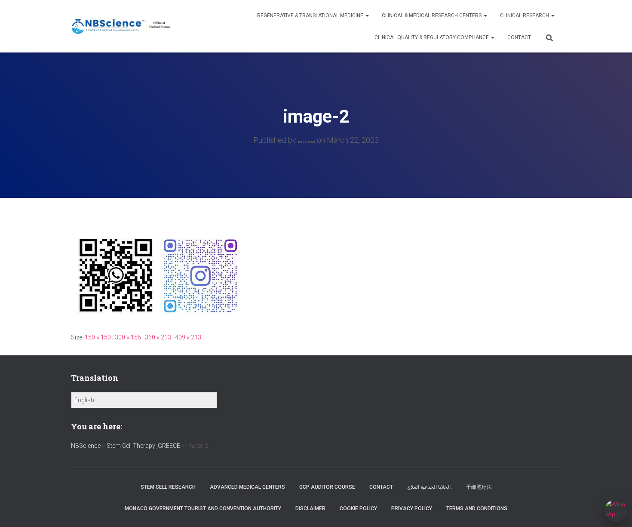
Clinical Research (525, 15)
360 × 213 (158, 337)
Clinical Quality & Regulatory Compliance (432, 37)
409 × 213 (188, 337)
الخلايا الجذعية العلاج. (429, 487)
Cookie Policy (358, 508)
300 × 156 (128, 337)
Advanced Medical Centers (247, 487)
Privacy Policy (411, 508)
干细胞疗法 (479, 487)
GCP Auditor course (327, 487)
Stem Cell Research (168, 487)
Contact (519, 37)
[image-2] (159, 273)
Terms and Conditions (476, 508)
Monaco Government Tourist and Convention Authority (203, 508)
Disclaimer (310, 508)
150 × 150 (98, 337)
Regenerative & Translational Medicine (311, 15)
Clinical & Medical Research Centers (432, 15)
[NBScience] (121, 26)
